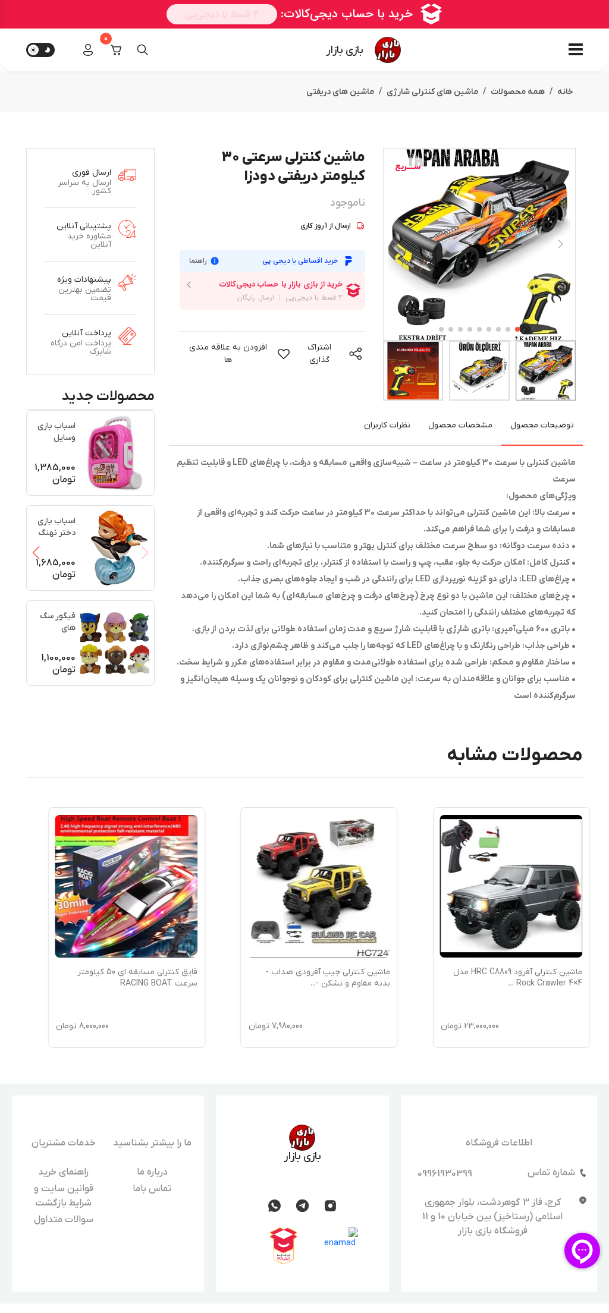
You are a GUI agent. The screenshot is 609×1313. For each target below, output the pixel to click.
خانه (565, 91)
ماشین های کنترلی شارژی (432, 91)
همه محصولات (518, 91)
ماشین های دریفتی (340, 91)
